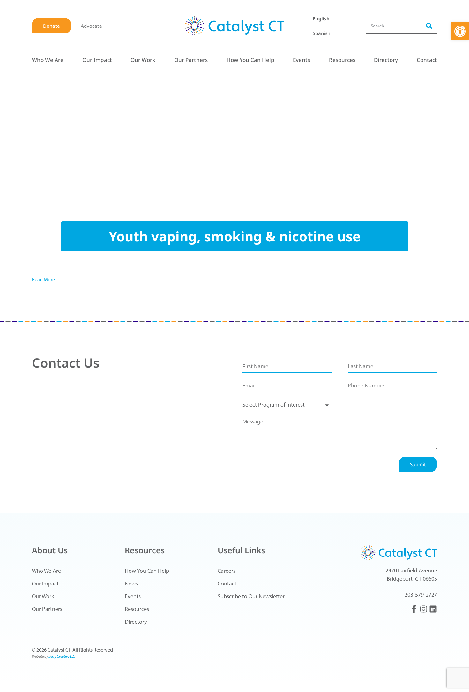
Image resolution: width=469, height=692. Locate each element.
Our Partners (191, 59)
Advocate (91, 26)
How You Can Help (250, 59)
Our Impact (97, 59)
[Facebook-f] (414, 609)
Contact (427, 59)
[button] (460, 31)
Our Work (142, 59)
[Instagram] (424, 609)
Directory (386, 59)
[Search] (429, 25)
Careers (226, 570)
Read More (43, 279)
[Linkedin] (433, 609)
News (131, 583)
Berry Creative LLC (61, 656)
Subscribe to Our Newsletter (251, 596)
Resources (342, 59)
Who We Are (47, 59)
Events (301, 59)
